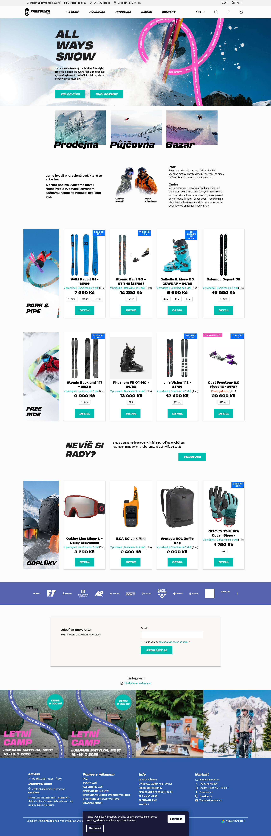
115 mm (223, 402)
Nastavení (95, 828)
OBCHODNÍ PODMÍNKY (150, 788)
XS (223, 551)
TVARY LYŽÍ (90, 783)
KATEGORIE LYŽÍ (93, 787)
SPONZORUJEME (148, 800)
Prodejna (192, 457)
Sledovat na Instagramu (138, 683)
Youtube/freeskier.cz (210, 800)
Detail (84, 310)
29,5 (188, 299)
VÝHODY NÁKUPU (148, 779)
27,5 (166, 299)
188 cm (223, 299)
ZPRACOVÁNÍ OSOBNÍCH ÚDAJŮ (155, 792)
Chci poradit (107, 94)
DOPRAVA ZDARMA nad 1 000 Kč (155, 784)
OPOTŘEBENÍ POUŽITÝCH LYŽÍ (101, 799)
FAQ (85, 779)
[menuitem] (72, 12)
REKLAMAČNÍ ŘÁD (148, 796)
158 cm (71, 299)
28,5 (177, 299)
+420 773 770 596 (208, 784)
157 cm (131, 299)
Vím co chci (70, 94)
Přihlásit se (156, 650)
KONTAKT (144, 804)
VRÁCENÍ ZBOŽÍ (92, 803)
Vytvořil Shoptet (235, 820)
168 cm (85, 299)
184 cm (84, 402)
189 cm (177, 402)
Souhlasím (176, 818)
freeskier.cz (205, 796)
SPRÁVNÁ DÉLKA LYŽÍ (96, 791)
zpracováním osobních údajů (173, 642)
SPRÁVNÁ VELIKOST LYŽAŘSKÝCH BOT (107, 795)
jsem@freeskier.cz (209, 779)
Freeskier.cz (206, 792)
